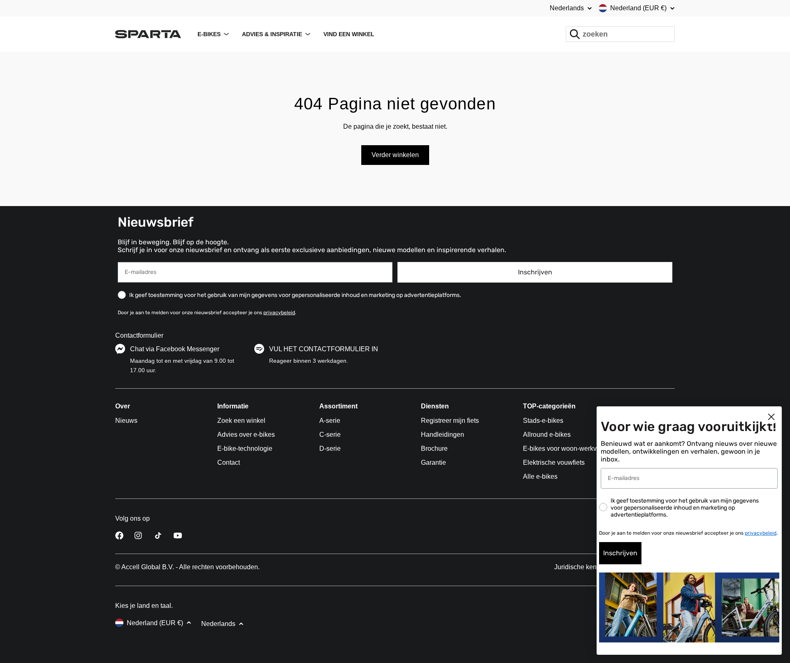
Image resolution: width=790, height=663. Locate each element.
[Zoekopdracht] (575, 34)
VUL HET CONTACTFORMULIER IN (323, 348)
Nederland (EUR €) (638, 8)
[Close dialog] (771, 417)
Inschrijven (535, 272)
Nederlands (567, 8)
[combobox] (620, 34)
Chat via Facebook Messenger (174, 348)
